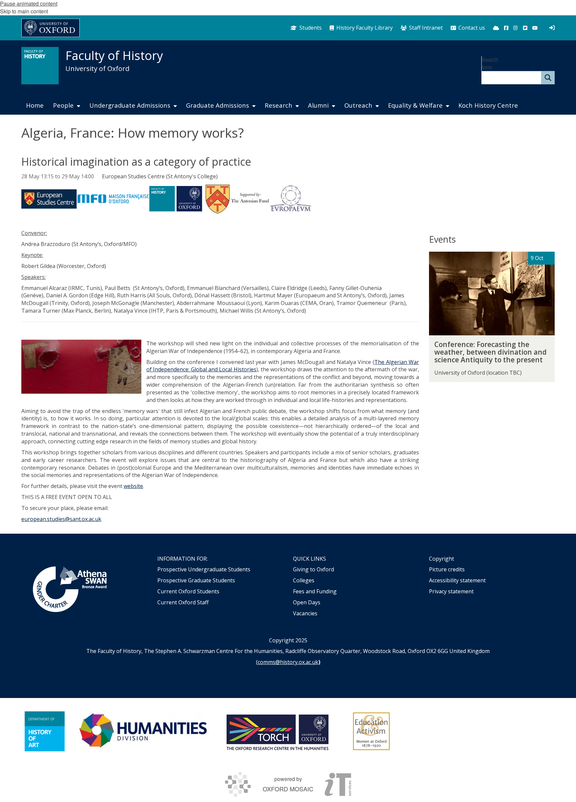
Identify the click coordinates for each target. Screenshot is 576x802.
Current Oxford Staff (183, 602)
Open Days (306, 602)
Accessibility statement (457, 580)
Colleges (303, 580)
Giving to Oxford (313, 569)
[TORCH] (277, 731)
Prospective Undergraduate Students (203, 569)
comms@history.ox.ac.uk (288, 662)
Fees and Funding (315, 591)
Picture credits (447, 569)
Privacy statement (451, 591)
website (133, 486)
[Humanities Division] (144, 731)
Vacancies (305, 613)
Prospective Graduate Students (196, 580)
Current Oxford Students (188, 591)
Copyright (441, 558)
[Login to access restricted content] (552, 27)
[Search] (548, 77)
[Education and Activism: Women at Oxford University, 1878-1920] (371, 731)
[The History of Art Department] (45, 731)
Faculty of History (114, 55)
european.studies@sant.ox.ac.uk (61, 519)
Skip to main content (24, 11)
